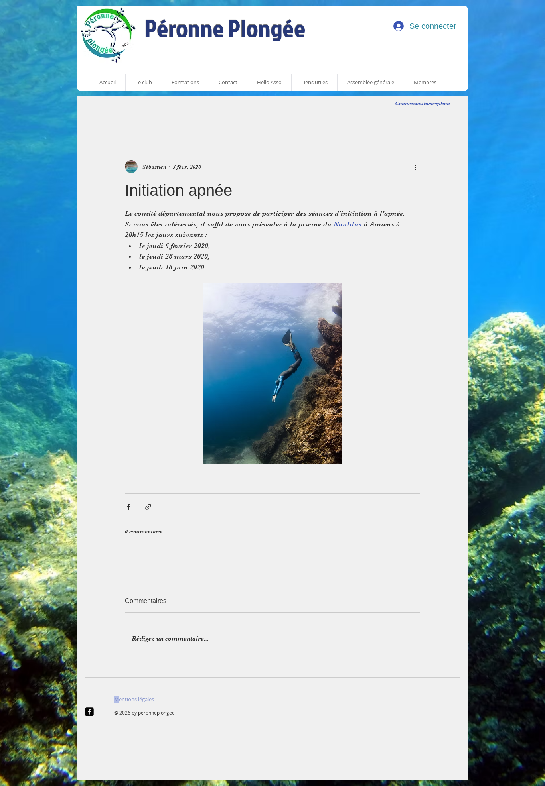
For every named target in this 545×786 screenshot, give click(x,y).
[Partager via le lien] (148, 507)
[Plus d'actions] (415, 166)
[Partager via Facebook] (128, 507)
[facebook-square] (89, 711)
